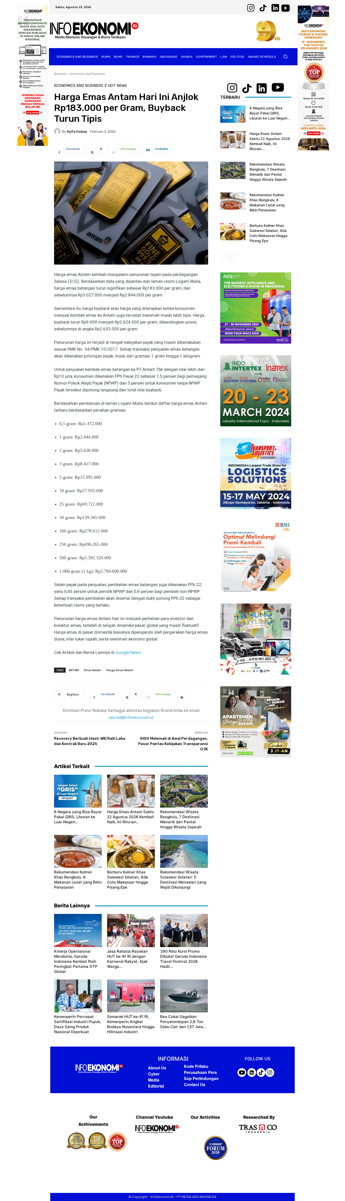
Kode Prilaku (196, 1066)
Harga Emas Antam (119, 670)
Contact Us (194, 1084)
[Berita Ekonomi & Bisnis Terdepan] (94, 31)
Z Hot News (115, 86)
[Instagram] (154, 1142)
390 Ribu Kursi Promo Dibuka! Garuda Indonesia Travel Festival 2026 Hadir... (183, 959)
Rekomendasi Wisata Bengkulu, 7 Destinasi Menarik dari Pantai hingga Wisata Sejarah (181, 819)
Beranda (60, 74)
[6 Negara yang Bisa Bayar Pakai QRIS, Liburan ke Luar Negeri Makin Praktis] (78, 791)
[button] (285, 57)
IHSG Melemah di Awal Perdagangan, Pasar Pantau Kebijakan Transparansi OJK (173, 743)
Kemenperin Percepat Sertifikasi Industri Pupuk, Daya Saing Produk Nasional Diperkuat (77, 1024)
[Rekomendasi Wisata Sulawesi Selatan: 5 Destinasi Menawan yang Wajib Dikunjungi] (184, 851)
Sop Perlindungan (201, 1078)
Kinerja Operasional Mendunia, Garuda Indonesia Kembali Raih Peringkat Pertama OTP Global (75, 961)
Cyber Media (154, 1077)
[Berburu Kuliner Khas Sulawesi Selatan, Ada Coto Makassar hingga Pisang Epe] (131, 851)
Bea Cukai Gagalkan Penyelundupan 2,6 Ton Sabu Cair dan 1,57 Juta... (183, 1021)
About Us (157, 1068)
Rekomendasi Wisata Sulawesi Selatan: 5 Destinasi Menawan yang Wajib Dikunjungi (183, 880)
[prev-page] (223, 257)
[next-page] (231, 257)
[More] (182, 694)
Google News (128, 652)
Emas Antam (92, 670)
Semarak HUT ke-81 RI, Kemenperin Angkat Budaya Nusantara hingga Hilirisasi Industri (131, 1024)
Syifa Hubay (77, 131)
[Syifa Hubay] (58, 131)
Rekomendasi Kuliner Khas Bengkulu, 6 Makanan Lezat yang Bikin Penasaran (78, 880)
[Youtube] (168, 1142)
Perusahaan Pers (200, 1072)
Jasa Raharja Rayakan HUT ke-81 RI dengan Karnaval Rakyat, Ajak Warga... (127, 959)
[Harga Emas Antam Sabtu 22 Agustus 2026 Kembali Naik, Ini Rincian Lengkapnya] (131, 791)
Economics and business (87, 74)
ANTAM (74, 670)
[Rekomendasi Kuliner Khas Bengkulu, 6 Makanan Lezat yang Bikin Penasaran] (78, 851)
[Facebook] (141, 1142)
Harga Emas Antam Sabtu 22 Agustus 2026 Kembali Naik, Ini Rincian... (130, 816)
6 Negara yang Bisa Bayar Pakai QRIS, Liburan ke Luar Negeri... (78, 816)
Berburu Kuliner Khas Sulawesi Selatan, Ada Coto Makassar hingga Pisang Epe (127, 880)
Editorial (156, 1086)
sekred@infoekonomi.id (131, 717)
